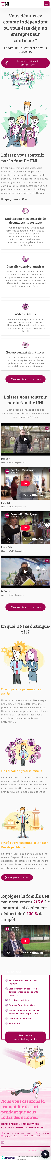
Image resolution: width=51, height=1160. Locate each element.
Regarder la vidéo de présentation (28, 62)
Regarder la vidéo (19, 877)
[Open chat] (45, 1154)
